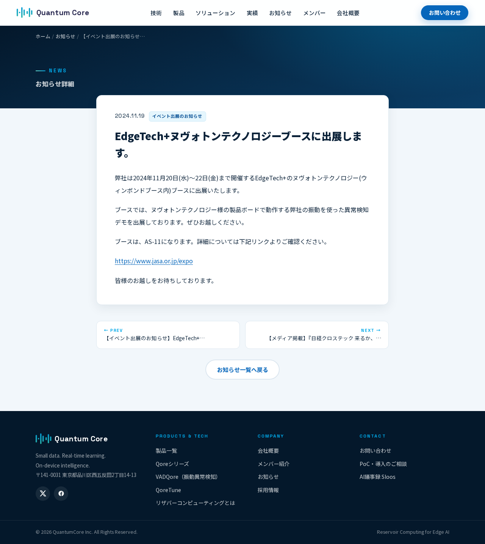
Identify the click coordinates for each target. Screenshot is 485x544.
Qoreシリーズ (172, 463)
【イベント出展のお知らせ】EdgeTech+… (154, 335)
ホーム (43, 36)
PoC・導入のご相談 (383, 463)
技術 (156, 13)
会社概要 (348, 13)
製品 (179, 13)
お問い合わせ (445, 12)
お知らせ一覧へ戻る (242, 369)
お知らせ (280, 13)
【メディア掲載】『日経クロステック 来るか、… (323, 335)
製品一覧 (166, 450)
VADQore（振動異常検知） (188, 476)
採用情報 (268, 490)
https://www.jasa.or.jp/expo (154, 260)
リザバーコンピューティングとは (195, 502)
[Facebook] (61, 493)
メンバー (314, 13)
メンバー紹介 (273, 463)
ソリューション (215, 13)
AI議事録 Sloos (378, 476)
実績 (252, 13)
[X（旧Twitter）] (43, 493)
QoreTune (168, 490)
